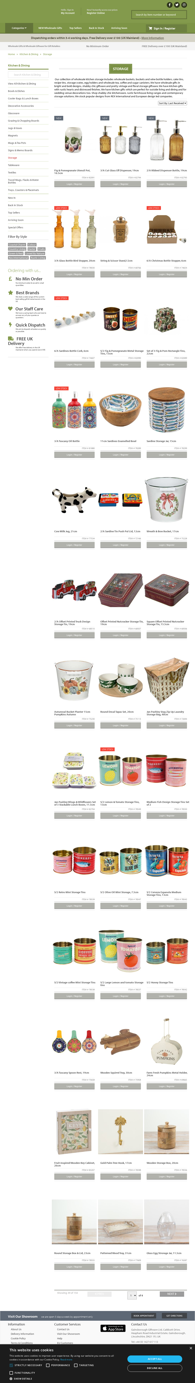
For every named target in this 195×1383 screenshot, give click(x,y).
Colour (32, 244)
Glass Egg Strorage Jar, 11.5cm (164, 1253)
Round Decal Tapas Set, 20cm (117, 711)
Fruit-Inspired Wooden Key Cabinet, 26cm (74, 1164)
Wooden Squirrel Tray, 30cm (116, 1072)
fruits (41, 249)
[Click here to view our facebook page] (170, 5)
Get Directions (174, 1315)
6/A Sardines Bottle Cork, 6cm (71, 351)
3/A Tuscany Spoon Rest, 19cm (71, 1072)
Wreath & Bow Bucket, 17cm (163, 531)
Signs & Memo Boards (20, 150)
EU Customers (65, 1343)
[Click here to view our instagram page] (184, 5)
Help (59, 1338)
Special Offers (15, 227)
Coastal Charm (17, 244)
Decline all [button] (154, 1368)
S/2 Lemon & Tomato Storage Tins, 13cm (119, 803)
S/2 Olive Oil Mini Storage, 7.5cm (119, 892)
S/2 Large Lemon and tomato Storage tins (121, 984)
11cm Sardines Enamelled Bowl (118, 441)
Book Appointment (144, 1315)
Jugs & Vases (15, 128)
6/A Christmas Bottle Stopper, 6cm (166, 260)
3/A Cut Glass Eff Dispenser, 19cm (119, 170)
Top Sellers (75, 28)
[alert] (97, 1363)
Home (11, 54)
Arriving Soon (119, 28)
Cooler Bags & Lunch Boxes (23, 98)
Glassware (13, 113)
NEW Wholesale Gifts (50, 28)
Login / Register (74, 184)
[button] (66, 1378)
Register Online (102, 12)
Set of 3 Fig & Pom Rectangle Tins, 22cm (166, 352)
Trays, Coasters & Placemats (23, 190)
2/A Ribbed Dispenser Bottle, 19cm (167, 170)
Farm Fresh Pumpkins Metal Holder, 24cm (167, 1074)
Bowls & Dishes (16, 91)
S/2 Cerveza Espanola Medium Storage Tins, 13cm (164, 893)
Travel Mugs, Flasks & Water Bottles (23, 181)
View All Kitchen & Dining (22, 83)
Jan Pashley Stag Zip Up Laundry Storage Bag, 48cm (165, 713)
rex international (18, 257)
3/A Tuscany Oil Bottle (67, 441)
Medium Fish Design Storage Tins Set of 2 (168, 803)
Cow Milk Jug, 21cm (65, 531)
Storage (47, 54)
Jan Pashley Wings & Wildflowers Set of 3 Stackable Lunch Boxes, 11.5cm (75, 803)
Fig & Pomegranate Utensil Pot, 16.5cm (72, 172)
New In (12, 197)
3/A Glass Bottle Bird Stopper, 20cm (74, 260)
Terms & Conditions (22, 1343)
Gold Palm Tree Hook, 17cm (116, 1163)
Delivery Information (22, 1334)
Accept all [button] (155, 1359)
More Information (152, 38)
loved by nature (35, 253)
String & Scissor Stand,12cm (116, 260)
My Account (68, 12)
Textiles (12, 172)
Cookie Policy (18, 1338)
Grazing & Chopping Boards (23, 120)
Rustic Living (38, 257)
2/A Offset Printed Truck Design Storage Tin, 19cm (72, 623)
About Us (16, 1329)
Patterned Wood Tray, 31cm (115, 1253)
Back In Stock (96, 28)
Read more (66, 1359)
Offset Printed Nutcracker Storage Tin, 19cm (121, 623)
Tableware (13, 165)
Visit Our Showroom (68, 1334)
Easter (31, 249)
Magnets (13, 135)
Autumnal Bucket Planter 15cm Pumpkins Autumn (72, 713)
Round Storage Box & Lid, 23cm (72, 1253)
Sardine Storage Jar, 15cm (161, 441)
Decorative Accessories (21, 106)
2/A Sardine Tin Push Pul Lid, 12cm (120, 531)
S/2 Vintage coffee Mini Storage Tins (74, 982)
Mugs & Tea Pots (17, 143)
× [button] (190, 1348)
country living (17, 249)
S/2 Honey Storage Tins (160, 982)
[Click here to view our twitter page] (177, 5)
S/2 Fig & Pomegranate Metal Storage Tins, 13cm (122, 352)
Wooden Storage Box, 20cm (162, 1163)
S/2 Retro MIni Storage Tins (70, 892)
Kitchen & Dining (29, 54)
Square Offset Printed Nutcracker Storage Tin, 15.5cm (165, 623)
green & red (16, 253)
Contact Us (63, 1329)
